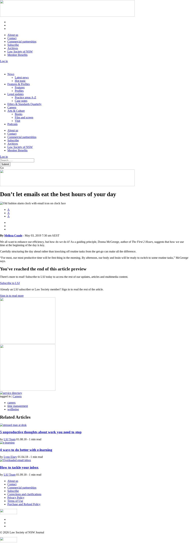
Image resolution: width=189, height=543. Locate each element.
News (10, 74)
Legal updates (15, 94)
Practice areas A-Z (25, 97)
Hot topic (20, 80)
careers (11, 402)
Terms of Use (15, 500)
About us (12, 34)
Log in (4, 61)
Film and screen (24, 117)
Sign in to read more (12, 295)
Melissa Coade (13, 235)
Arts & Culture (16, 110)
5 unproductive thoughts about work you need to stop (41, 432)
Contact (11, 38)
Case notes (21, 100)
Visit (17, 120)
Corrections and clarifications (24, 494)
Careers (11, 107)
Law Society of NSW (20, 51)
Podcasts (12, 124)
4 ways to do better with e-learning (26, 450)
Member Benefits (17, 54)
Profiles (19, 90)
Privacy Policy (15, 497)
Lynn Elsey (10, 456)
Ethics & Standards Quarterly (24, 104)
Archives (12, 48)
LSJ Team (10, 439)
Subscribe (13, 44)
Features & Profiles (18, 84)
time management (17, 406)
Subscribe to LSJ (10, 283)
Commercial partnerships (21, 41)
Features (20, 87)
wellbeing (13, 409)
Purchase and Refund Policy (23, 504)
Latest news (22, 77)
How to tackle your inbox (19, 467)
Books (18, 114)
